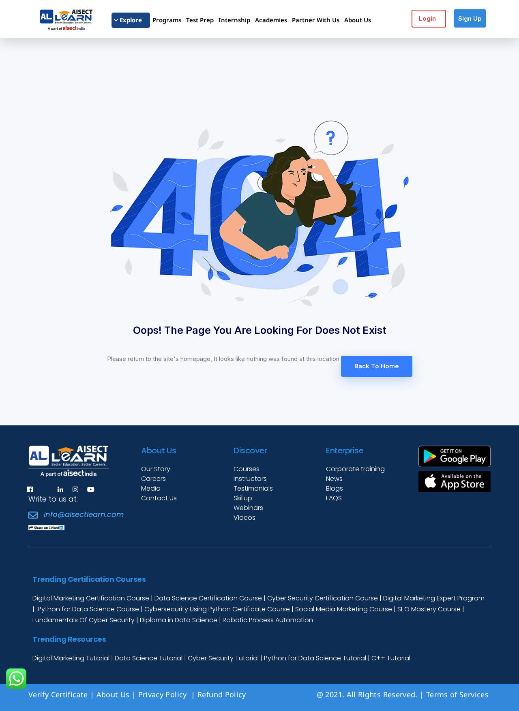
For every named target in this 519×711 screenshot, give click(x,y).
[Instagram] (75, 489)
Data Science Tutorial (148, 658)
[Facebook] (30, 489)
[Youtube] (90, 489)
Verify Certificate (58, 694)
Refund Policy (222, 694)
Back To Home (376, 366)
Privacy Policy (163, 694)
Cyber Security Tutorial (224, 658)
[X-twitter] (45, 489)
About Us (113, 694)
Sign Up (470, 18)
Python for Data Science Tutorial (315, 658)
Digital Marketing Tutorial (71, 658)
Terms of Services (457, 694)
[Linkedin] (60, 489)
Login (427, 18)
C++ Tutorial (390, 658)
